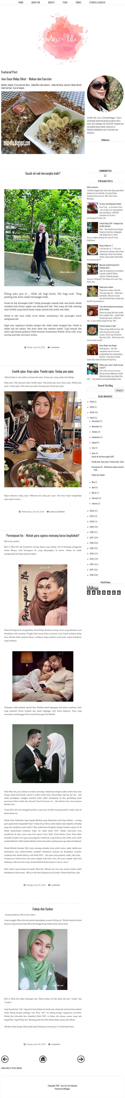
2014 (92, 553)
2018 (91, 532)
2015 (91, 548)
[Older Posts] (81, 1061)
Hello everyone (92, 187)
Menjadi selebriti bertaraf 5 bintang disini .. (109, 266)
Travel (78, 2)
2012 (92, 564)
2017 (91, 537)
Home (20, 2)
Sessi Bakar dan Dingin (108, 345)
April (93, 487)
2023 (92, 417)
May (93, 482)
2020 (92, 521)
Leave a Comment (56, 512)
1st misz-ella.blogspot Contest (110, 203)
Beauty (51, 2)
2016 (91, 543)
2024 (92, 412)
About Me (35, 2)
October (95, 431)
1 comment (54, 347)
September (96, 437)
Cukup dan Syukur (42, 908)
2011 (91, 569)
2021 (92, 516)
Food (65, 2)
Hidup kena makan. (107, 287)
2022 (92, 510)
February (95, 498)
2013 (91, 559)
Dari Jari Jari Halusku (69, 1085)
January (95, 503)
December (96, 421)
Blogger (67, 1088)
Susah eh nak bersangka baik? (42, 173)
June (93, 453)
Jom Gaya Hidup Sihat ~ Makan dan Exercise (26, 78)
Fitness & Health (97, 2)
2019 (91, 526)
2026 (92, 401)
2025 (92, 407)
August (94, 442)
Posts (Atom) (17, 1067)
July (93, 447)
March (94, 492)
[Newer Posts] (5, 1061)
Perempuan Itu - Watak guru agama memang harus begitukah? (42, 535)
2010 (92, 575)
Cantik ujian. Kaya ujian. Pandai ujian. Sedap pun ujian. (43, 371)
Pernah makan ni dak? (108, 326)
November (95, 426)
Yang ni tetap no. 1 (106, 245)
